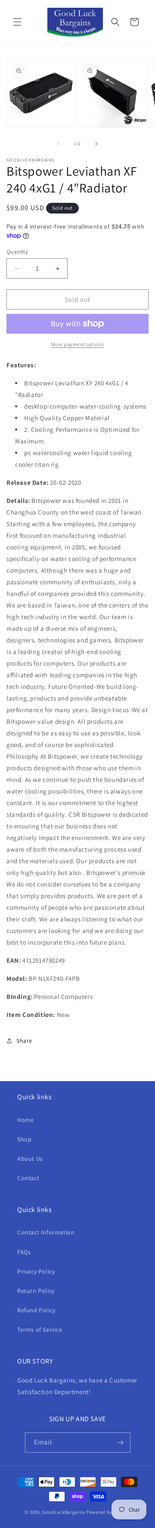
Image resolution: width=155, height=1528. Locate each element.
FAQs (24, 1252)
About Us (30, 1158)
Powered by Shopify (108, 1512)
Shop (24, 1139)
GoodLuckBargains (63, 1512)
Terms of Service (39, 1329)
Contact (28, 1178)
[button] (17, 21)
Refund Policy (36, 1310)
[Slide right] (96, 143)
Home (25, 1120)
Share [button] (24, 1040)
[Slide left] (58, 143)
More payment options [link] (77, 344)
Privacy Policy (36, 1271)
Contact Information (45, 1232)
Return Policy (36, 1291)
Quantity (17, 251)
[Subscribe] (120, 1442)
